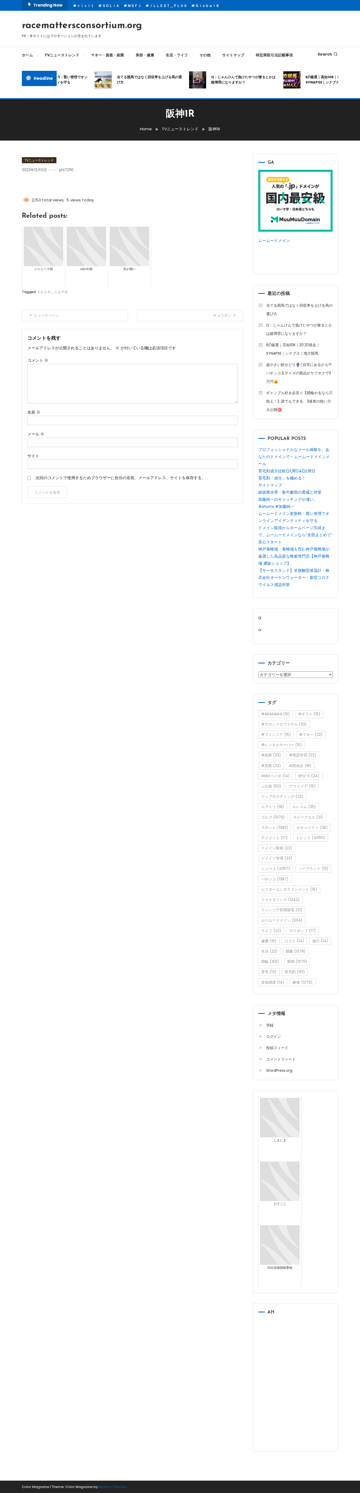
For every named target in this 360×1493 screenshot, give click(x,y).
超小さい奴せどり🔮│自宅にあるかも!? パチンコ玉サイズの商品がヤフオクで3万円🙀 (299, 373)
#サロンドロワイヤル (284, 724)
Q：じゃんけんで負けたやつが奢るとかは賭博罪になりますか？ (235, 80)
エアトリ (272, 806)
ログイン (273, 1036)
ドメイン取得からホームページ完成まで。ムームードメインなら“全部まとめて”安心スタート (295, 535)
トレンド (44, 291)
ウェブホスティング (282, 796)
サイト (33, 456)
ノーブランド (313, 868)
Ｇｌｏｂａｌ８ (207, 5)
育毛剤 (295, 971)
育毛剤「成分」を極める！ (282, 478)
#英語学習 (302, 755)
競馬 (297, 961)
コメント (37, 360)
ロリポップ (302, 930)
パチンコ (275, 879)
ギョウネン (222, 315)
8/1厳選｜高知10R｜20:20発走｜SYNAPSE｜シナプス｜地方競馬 (293, 349)
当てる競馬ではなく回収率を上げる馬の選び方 (140, 80)
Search (325, 54)
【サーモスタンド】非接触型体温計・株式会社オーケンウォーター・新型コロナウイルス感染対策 (293, 577)
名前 (33, 412)
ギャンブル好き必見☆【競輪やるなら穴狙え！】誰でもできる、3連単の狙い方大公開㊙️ (299, 401)
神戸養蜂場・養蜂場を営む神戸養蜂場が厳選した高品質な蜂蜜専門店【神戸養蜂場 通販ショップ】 (293, 556)
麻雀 (303, 982)
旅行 (320, 941)
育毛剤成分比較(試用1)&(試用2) (286, 471)
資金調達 (272, 982)
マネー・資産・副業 (107, 55)
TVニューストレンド (62, 55)
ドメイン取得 (276, 848)
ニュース (61, 291)
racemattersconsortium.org (82, 26)
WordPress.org (279, 1070)
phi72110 (66, 169)
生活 (269, 951)
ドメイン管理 (276, 858)
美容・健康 (145, 55)
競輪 (270, 961)
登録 (270, 1025)
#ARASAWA (275, 714)
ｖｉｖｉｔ (85, 5)
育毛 (268, 971)
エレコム (304, 806)
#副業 (271, 755)
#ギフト (309, 714)
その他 (205, 55)
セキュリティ (312, 827)
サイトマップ (233, 55)
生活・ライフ (177, 55)
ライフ (271, 930)
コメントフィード (281, 1059)
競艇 (296, 951)
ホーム (27, 55)
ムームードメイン (274, 240)
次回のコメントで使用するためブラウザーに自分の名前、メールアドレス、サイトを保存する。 (121, 477)
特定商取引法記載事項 (274, 55)
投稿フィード (277, 1047)
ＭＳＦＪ (134, 5)
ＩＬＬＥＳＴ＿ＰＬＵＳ (168, 5)
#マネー (311, 734)
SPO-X (308, 775)
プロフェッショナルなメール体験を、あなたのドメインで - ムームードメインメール (294, 457)
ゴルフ (273, 817)
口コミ (294, 941)
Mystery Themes (113, 1486)
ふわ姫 (271, 786)
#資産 (271, 765)
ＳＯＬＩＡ (110, 5)
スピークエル (308, 817)
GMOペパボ (275, 775)
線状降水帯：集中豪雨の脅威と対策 (290, 492)
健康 (268, 941)
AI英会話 (300, 765)
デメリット (274, 837)
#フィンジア (276, 734)
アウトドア (302, 786)
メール (35, 434)
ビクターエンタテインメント (289, 889)
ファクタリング (280, 899)
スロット (274, 827)
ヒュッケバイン (47, 315)
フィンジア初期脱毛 (281, 909)
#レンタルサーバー (281, 744)
